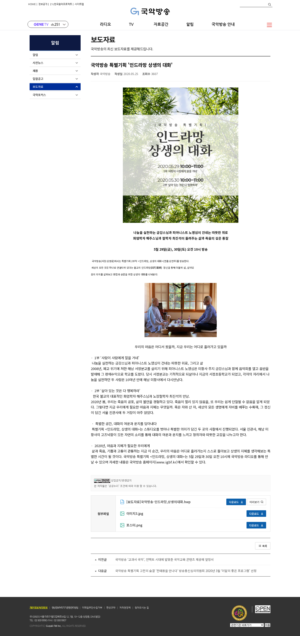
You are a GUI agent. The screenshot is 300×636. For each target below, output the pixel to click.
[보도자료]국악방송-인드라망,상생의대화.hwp (158, 501)
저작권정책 (125, 607)
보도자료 (38, 86)
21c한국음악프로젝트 (61, 4)
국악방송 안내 (223, 24)
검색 (269, 4)
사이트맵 (79, 4)
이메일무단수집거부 (92, 607)
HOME (32, 4)
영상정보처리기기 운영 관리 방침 (65, 607)
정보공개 (42, 4)
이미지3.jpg (134, 513)
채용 (35, 70)
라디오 (105, 24)
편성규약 (110, 607)
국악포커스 (39, 94)
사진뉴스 (38, 62)
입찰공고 (38, 78)
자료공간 (161, 24)
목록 (264, 546)
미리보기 (254, 502)
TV (132, 24)
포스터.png (134, 525)
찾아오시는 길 (142, 607)
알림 (190, 24)
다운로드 (234, 502)
